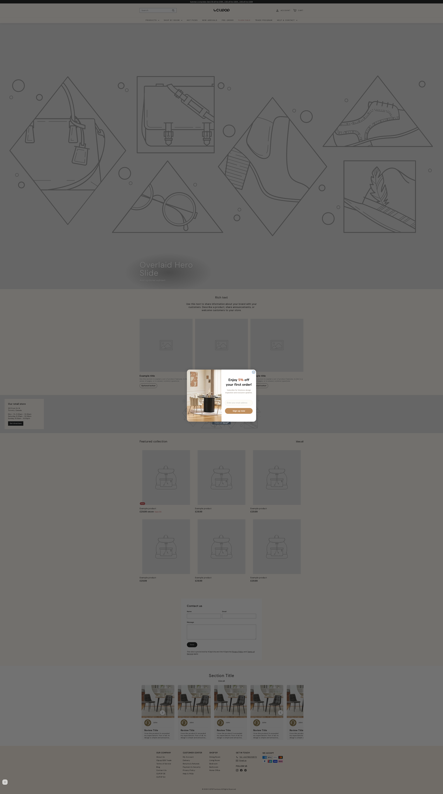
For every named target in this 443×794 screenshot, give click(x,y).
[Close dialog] (253, 372)
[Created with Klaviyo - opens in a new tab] (221, 423)
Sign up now (239, 411)
